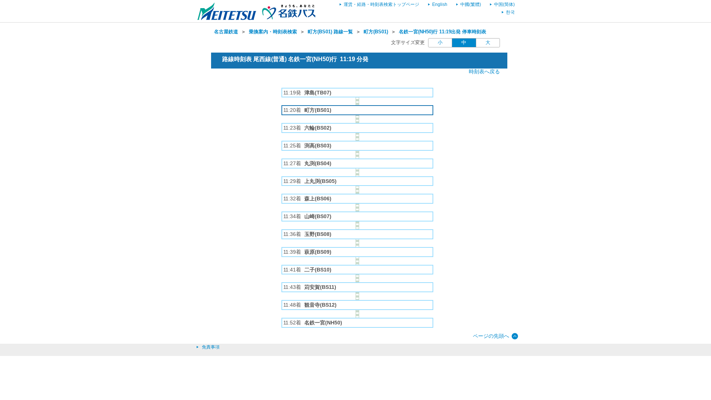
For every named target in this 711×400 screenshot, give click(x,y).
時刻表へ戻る (484, 71)
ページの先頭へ (491, 336)
